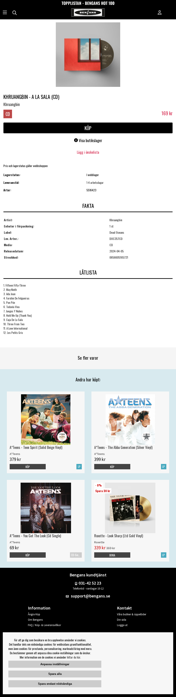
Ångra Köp (34, 614)
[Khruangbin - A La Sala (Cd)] (88, 55)
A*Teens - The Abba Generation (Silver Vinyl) (123, 447)
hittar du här (73, 657)
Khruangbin (11, 104)
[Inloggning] (160, 12)
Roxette (99, 542)
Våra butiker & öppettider (131, 614)
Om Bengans (35, 620)
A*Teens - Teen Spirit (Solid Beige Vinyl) (36, 447)
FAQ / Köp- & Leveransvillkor (44, 625)
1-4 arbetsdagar (95, 182)
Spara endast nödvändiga (55, 683)
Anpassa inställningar (54, 664)
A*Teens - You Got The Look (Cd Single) (35, 535)
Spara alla (55, 674)
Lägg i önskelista (88, 152)
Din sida (121, 620)
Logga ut (122, 625)
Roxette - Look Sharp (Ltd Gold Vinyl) (118, 535)
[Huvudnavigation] (5, 13)
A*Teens (15, 454)
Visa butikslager (90, 140)
